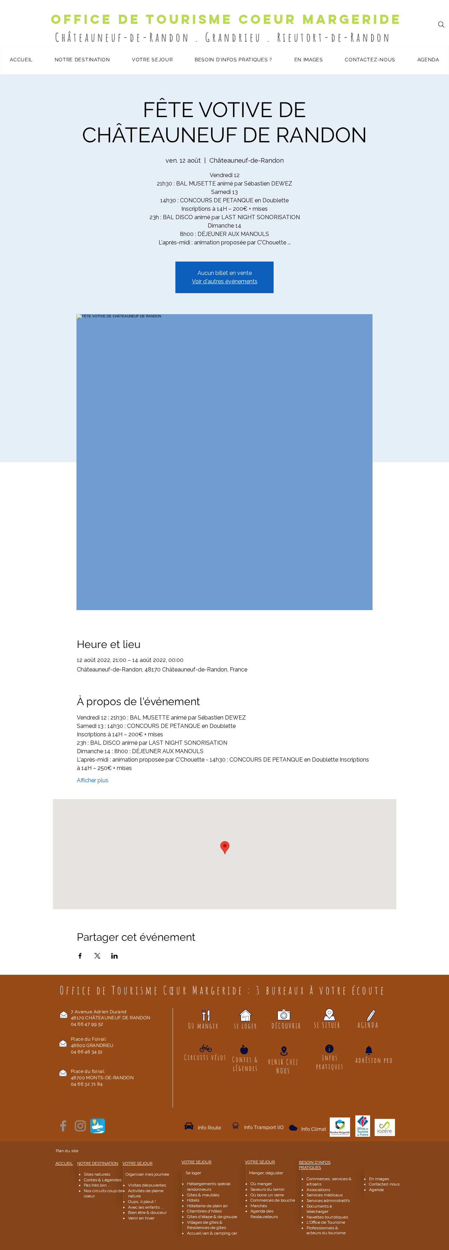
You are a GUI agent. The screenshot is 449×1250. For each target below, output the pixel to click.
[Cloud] (235, 1125)
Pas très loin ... (97, 1185)
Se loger (193, 1172)
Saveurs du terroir (267, 1189)
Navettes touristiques (327, 1217)
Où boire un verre (267, 1194)
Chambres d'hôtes (204, 1211)
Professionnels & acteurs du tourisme (326, 1230)
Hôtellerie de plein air (207, 1205)
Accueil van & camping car (212, 1233)
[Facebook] (63, 1126)
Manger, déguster (263, 1172)
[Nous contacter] (63, 1014)
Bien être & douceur (147, 1212)
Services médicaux (325, 1194)
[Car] (189, 1126)
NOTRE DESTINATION (97, 1163)
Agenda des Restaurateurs (264, 1214)
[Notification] (368, 1050)
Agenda (376, 1189)
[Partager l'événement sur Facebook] (80, 956)
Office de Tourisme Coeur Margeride (226, 19)
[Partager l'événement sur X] (97, 956)
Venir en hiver (141, 1218)
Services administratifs (328, 1200)
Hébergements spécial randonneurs (208, 1186)
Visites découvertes (147, 1185)
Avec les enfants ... (146, 1207)
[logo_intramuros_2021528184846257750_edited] (97, 1126)
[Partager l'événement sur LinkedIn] (114, 956)
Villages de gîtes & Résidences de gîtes (206, 1225)
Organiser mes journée (147, 1174)
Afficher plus (92, 780)
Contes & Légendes (102, 1179)
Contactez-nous (385, 1184)
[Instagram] (80, 1126)
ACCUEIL (64, 1163)
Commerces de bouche (272, 1200)
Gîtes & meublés (203, 1194)
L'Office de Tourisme (326, 1222)
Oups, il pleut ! (142, 1201)
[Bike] (206, 1048)
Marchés (259, 1205)
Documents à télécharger (319, 1209)
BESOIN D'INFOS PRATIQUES (314, 1165)
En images (379, 1178)
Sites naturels (97, 1174)
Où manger (261, 1183)
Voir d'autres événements (224, 281)
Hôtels (193, 1200)
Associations (318, 1189)
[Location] (283, 1051)
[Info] (329, 1048)
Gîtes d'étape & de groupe (212, 1216)
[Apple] (244, 1049)
